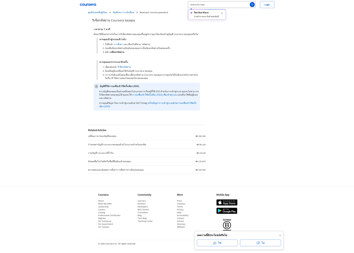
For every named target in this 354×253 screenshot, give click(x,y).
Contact (180, 218)
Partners (141, 203)
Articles (180, 221)
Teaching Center (145, 221)
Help (179, 212)
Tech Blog (142, 218)
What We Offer (105, 203)
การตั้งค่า (118, 44)
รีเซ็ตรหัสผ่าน (124, 66)
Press (179, 200)
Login (267, 4)
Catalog (101, 212)
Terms (180, 206)
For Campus (103, 227)
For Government (105, 224)
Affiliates (181, 227)
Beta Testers (143, 209)
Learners (142, 200)
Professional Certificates (109, 215)
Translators (143, 212)
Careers (101, 209)
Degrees (102, 218)
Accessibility (182, 215)
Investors (181, 203)
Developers (143, 206)
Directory (181, 224)
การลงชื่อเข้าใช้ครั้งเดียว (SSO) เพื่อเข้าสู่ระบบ (154, 94)
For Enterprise (104, 221)
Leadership (103, 206)
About (101, 200)
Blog (140, 215)
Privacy (180, 209)
